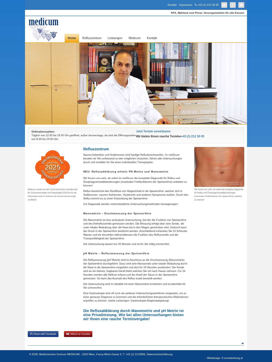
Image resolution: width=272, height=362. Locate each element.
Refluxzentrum (91, 38)
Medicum (135, 38)
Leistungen (115, 38)
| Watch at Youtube (79, 334)
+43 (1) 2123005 (135, 354)
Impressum (185, 4)
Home (72, 38)
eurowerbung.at (233, 357)
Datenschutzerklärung (159, 354)
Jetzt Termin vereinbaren (153, 131)
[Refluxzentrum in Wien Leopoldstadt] (43, 29)
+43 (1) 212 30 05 (208, 4)
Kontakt (172, 4)
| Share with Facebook (43, 334)
